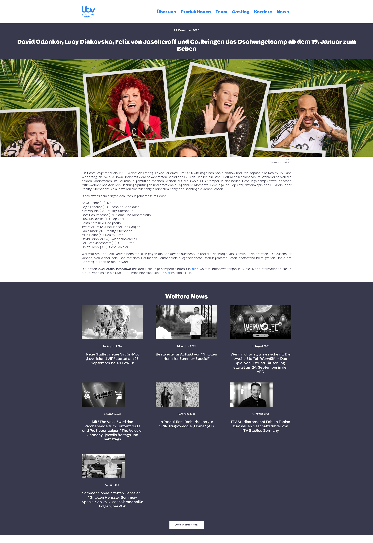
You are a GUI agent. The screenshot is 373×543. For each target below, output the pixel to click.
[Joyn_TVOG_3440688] (103, 383)
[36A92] (103, 455)
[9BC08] (186, 306)
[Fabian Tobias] (251, 383)
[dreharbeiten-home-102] (177, 383)
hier (195, 268)
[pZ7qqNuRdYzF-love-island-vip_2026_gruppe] (112, 306)
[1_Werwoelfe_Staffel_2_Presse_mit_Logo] (260, 306)
